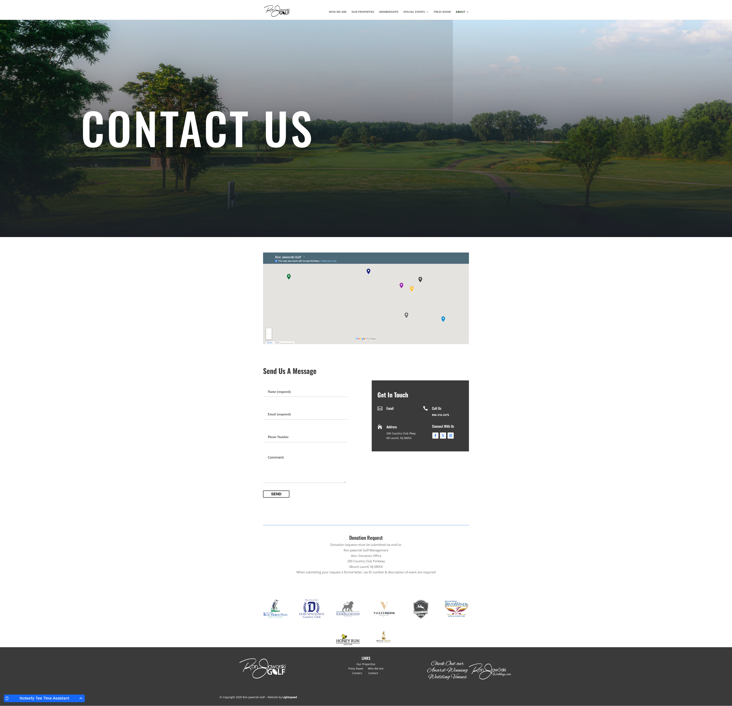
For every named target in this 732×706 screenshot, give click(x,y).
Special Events (414, 12)
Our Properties (363, 12)
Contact (374, 673)
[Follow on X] (443, 435)
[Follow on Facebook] (435, 435)
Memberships (388, 12)
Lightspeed (290, 697)
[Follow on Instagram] (451, 435)
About (460, 12)
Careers (357, 673)
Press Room (442, 12)
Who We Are (338, 12)
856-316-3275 (440, 415)
